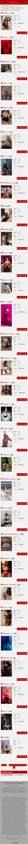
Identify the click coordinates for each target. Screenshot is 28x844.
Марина (6, 382)
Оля (4, 156)
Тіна (4, 737)
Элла (4, 253)
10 (25, 765)
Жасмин (6, 558)
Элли (4, 428)
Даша (5, 280)
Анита (5, 454)
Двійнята (6, 61)
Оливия (5, 684)
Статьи (18, 783)
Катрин (5, 13)
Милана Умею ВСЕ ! (10, 584)
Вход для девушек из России (10, 783)
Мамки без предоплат (10, 534)
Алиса (5, 37)
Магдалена (7, 633)
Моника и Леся (8, 334)
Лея (4, 508)
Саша (5, 107)
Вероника (6, 229)
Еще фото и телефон (22, 32)
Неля (4, 83)
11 (14, 767)
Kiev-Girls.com (14, 2)
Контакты (21, 783)
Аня (4, 711)
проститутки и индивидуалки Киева (15, 838)
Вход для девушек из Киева (7, 782)
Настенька (6, 358)
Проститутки (19, 774)
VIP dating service (9, 183)
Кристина (6, 658)
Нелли (5, 206)
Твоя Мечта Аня (8, 479)
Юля (5, 132)
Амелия (5, 404)
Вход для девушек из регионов (19, 782)
